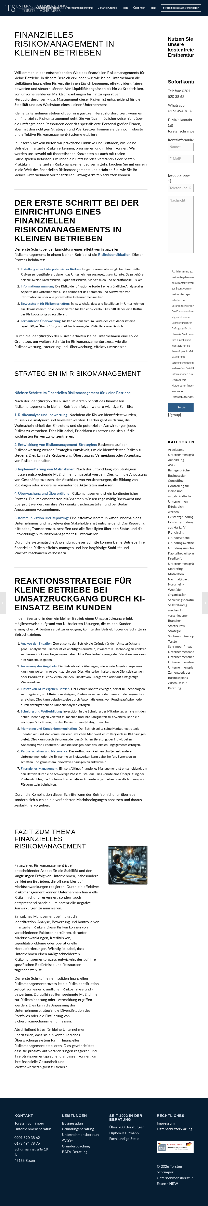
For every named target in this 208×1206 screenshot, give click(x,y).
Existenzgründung (180, 517)
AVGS (172, 465)
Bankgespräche (179, 470)
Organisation (177, 594)
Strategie (174, 631)
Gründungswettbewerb (184, 543)
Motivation (176, 574)
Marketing (175, 568)
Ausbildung (176, 460)
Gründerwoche (179, 537)
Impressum (166, 1123)
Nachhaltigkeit (178, 579)
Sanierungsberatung (182, 600)
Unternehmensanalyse (184, 652)
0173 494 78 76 (180, 111)
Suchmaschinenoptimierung (188, 636)
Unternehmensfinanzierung (187, 662)
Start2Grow (176, 626)
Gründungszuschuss (182, 548)
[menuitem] (48, 8)
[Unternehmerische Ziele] (205, 603)
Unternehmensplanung (184, 667)
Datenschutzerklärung (184, 397)
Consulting (175, 480)
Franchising (176, 532)
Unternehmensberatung (185, 657)
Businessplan (177, 475)
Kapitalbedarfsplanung (184, 553)
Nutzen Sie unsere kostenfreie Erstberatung (183, 47)
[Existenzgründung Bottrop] (3, 603)
